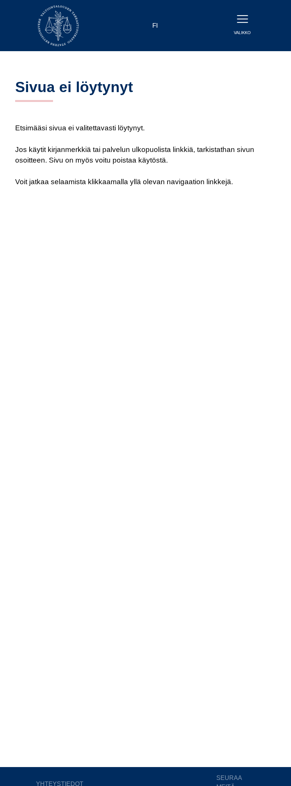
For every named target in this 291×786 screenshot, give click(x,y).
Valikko (242, 32)
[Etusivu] (58, 25)
